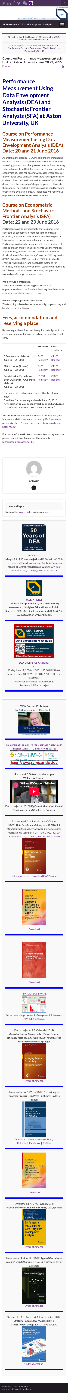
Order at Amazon (19, 875)
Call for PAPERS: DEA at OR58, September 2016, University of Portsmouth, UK (36, 38)
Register (42, 359)
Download (34, 929)
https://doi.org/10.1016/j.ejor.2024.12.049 (34, 570)
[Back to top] (61, 1386)
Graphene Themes (24, 1389)
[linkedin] (9, 2)
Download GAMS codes (44, 875)
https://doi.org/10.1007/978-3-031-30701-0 (35, 836)
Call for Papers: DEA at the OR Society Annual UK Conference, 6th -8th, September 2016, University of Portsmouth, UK (34, 48)
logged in (24, 511)
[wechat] (25, 2)
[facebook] (14, 2)
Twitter (47, 1143)
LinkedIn (21, 1143)
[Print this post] (63, 66)
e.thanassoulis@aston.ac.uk (18, 441)
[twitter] (19, 2)
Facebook (34, 1143)
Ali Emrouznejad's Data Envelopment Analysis (27, 24)
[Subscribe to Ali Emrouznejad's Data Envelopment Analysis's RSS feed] (3, 2)
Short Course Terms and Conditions (33, 407)
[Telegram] (31, 2)
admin (7, 66)
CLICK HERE (34, 599)
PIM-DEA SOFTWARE (34, 993)
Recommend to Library (40, 1139)
